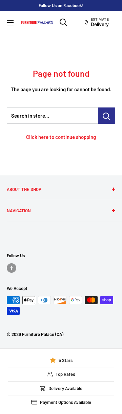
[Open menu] (10, 22)
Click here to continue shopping (61, 137)
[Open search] (63, 22)
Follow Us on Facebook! (61, 5)
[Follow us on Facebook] (11, 268)
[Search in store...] (106, 115)
